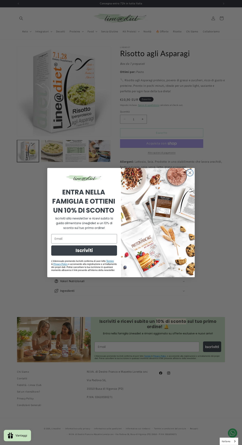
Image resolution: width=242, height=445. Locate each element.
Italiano (226, 441)
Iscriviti (84, 250)
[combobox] (229, 441)
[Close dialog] (190, 172)
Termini (110, 261)
